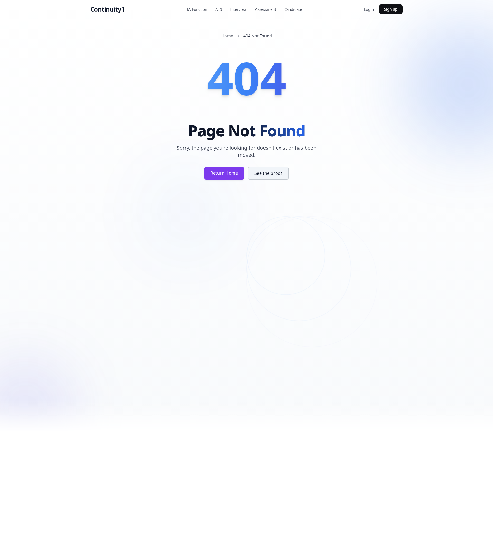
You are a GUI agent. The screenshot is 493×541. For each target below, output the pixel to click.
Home (227, 36)
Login (369, 9)
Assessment (265, 9)
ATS (218, 9)
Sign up (390, 9)
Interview (238, 9)
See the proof (268, 173)
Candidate (293, 9)
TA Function (196, 9)
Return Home (224, 173)
